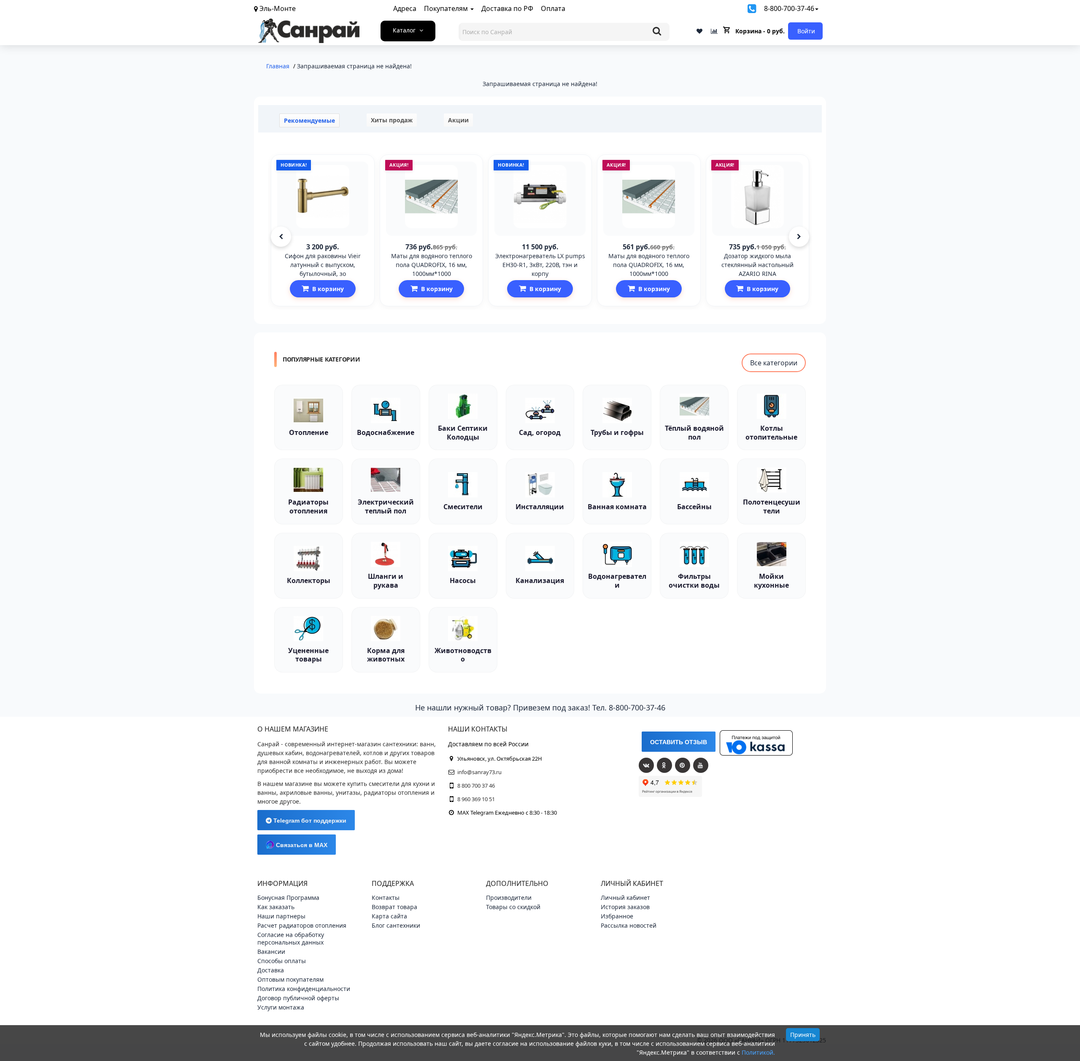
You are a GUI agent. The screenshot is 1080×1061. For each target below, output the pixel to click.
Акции (458, 120)
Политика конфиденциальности (303, 989)
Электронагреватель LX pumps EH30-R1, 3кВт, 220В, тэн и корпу (540, 265)
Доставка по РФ (507, 8)
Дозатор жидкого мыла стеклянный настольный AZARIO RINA (757, 265)
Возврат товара (394, 907)
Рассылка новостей (628, 925)
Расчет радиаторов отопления (301, 925)
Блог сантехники (396, 925)
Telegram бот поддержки (309, 820)
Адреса (404, 8)
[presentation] (281, 237)
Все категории (773, 362)
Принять (802, 1035)
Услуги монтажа (280, 1007)
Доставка (270, 970)
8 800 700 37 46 (476, 785)
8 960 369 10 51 (476, 799)
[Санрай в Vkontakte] (646, 765)
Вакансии (271, 952)
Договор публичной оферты (298, 998)
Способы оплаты (281, 961)
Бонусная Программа (288, 898)
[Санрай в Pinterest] (682, 765)
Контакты (386, 898)
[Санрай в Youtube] (700, 765)
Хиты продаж (392, 120)
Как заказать (275, 907)
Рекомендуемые (309, 120)
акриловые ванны (306, 792)
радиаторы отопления (396, 792)
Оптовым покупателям (290, 979)
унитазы (348, 792)
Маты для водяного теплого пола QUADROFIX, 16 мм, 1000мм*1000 (431, 265)
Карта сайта (389, 916)
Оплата (553, 8)
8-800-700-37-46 (789, 8)
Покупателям (447, 8)
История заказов (625, 907)
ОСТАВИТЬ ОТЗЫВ (678, 742)
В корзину (328, 289)
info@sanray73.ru (479, 772)
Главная (277, 66)
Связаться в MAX (300, 845)
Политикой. (758, 1052)
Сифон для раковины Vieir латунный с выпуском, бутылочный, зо (323, 265)
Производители (509, 898)
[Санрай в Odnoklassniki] (664, 765)
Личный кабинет (625, 898)
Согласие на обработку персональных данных (290, 938)
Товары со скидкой (513, 907)
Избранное (617, 916)
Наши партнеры (281, 916)
